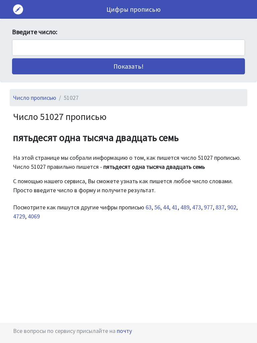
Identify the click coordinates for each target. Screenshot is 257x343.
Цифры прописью (133, 9)
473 (196, 207)
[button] (128, 66)
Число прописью (34, 97)
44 (166, 207)
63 (149, 207)
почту (124, 331)
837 (220, 207)
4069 (34, 216)
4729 (19, 216)
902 (231, 207)
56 (157, 207)
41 (175, 207)
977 (208, 207)
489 (184, 207)
